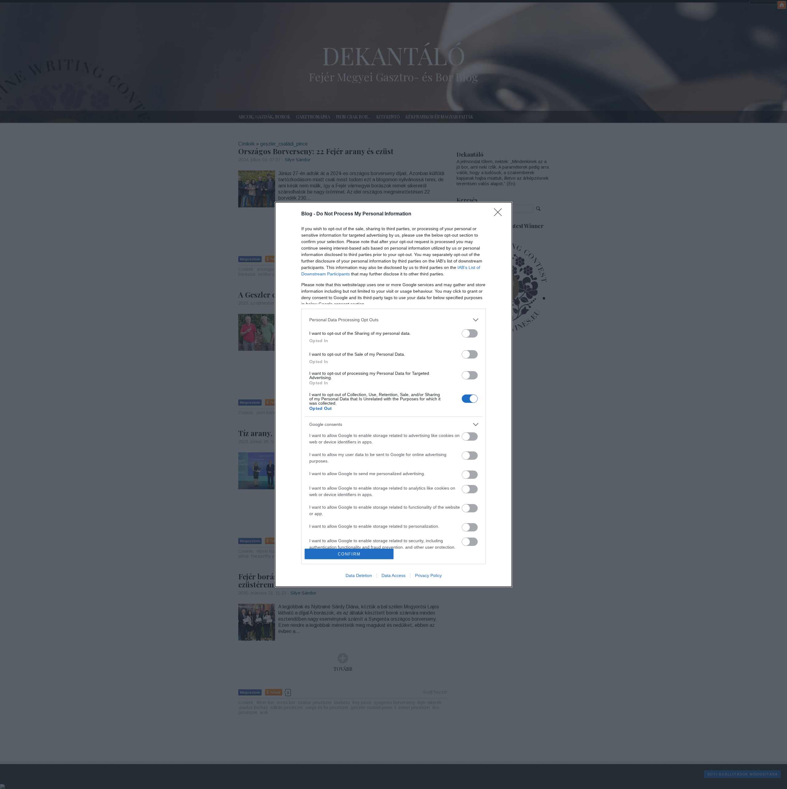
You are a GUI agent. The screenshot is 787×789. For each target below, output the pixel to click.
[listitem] (393, 320)
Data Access (393, 575)
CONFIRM (349, 554)
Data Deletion (359, 575)
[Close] (500, 214)
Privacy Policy (428, 575)
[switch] (470, 333)
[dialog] (393, 394)
